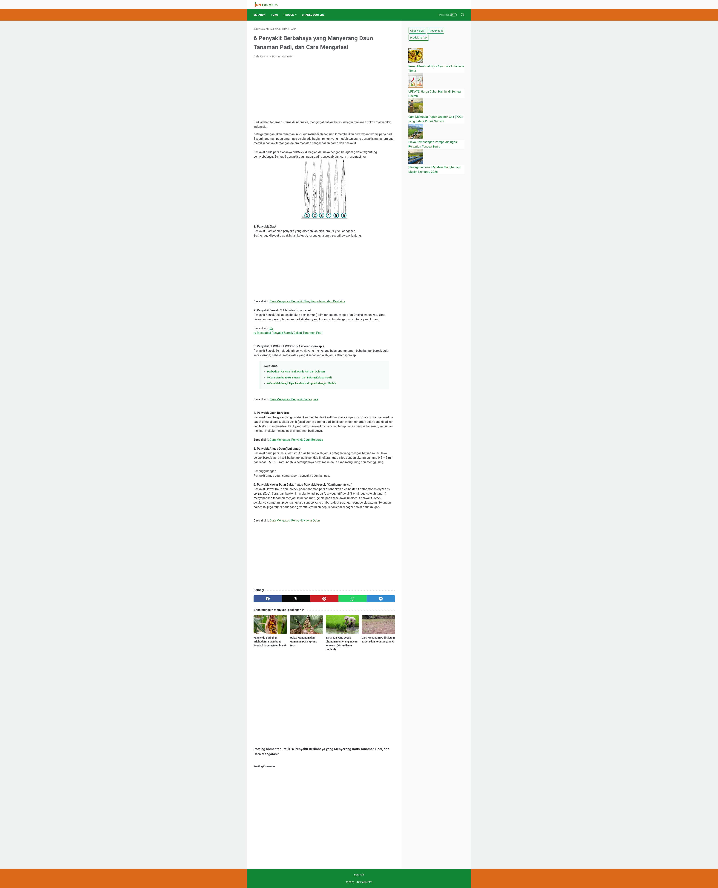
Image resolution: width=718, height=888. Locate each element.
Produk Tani (436, 30)
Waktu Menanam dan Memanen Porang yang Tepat (303, 641)
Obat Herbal (417, 30)
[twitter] (296, 598)
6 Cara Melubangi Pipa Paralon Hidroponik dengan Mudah (301, 383)
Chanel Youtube (313, 14)
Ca (271, 328)
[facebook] (268, 598)
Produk (289, 14)
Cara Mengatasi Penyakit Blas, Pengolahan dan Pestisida (307, 301)
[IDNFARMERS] (268, 5)
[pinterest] (324, 598)
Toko (274, 14)
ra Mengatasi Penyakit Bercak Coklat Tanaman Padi (288, 333)
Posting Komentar (282, 56)
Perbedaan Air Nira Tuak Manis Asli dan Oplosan (296, 371)
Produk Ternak (418, 37)
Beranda (259, 14)
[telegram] (381, 598)
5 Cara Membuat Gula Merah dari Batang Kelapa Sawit (299, 377)
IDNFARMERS (364, 882)
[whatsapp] (352, 598)
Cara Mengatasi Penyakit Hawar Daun (295, 520)
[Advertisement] (324, 89)
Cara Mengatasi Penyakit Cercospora (294, 399)
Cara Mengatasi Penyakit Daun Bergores (296, 439)
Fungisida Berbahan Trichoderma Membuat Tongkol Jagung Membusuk (270, 641)
